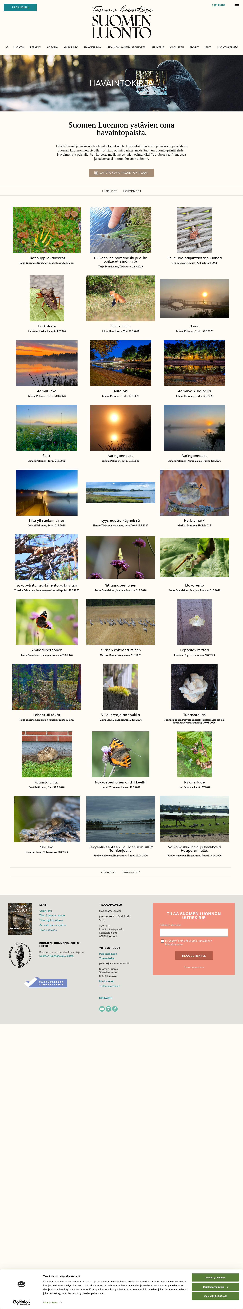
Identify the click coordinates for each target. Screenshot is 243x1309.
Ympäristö (71, 47)
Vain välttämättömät (215, 1296)
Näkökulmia (92, 47)
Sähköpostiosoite (170, 925)
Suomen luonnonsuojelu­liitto (56, 956)
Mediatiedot (106, 981)
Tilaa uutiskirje (48, 930)
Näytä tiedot (50, 1302)
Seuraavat (131, 191)
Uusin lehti (45, 910)
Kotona (52, 47)
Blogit (194, 47)
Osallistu (177, 47)
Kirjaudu (218, 5)
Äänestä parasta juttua (52, 925)
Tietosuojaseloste (109, 986)
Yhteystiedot (106, 958)
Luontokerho (227, 47)
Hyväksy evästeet (215, 1277)
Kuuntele (157, 47)
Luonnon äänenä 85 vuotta (126, 47)
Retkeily (35, 47)
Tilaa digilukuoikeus (51, 920)
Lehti (207, 47)
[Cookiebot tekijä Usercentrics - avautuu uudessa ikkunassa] (21, 1302)
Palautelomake (108, 953)
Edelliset (110, 191)
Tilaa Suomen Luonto (52, 915)
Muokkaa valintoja (213, 1286)
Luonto (18, 47)
